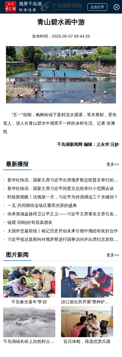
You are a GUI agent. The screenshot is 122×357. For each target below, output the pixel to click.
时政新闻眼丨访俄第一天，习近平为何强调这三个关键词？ (62, 196)
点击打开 (97, 7)
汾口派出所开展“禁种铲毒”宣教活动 (87, 301)
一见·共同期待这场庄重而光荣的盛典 (42, 205)
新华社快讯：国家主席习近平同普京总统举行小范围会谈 (60, 188)
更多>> (112, 164)
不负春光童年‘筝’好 (29, 301)
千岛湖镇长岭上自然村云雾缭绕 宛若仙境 (29, 341)
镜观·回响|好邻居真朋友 (29, 222)
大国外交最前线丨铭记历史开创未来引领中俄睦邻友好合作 (62, 230)
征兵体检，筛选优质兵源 (87, 341)
